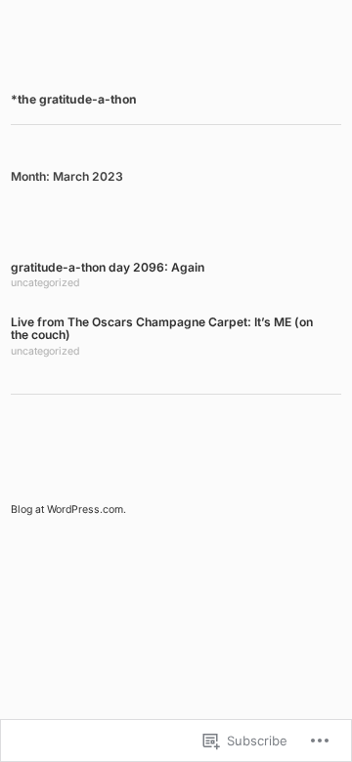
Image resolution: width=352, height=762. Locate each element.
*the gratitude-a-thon (74, 99)
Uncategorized (45, 282)
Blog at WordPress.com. (68, 509)
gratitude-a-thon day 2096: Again (107, 267)
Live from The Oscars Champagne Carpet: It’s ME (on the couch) (162, 329)
